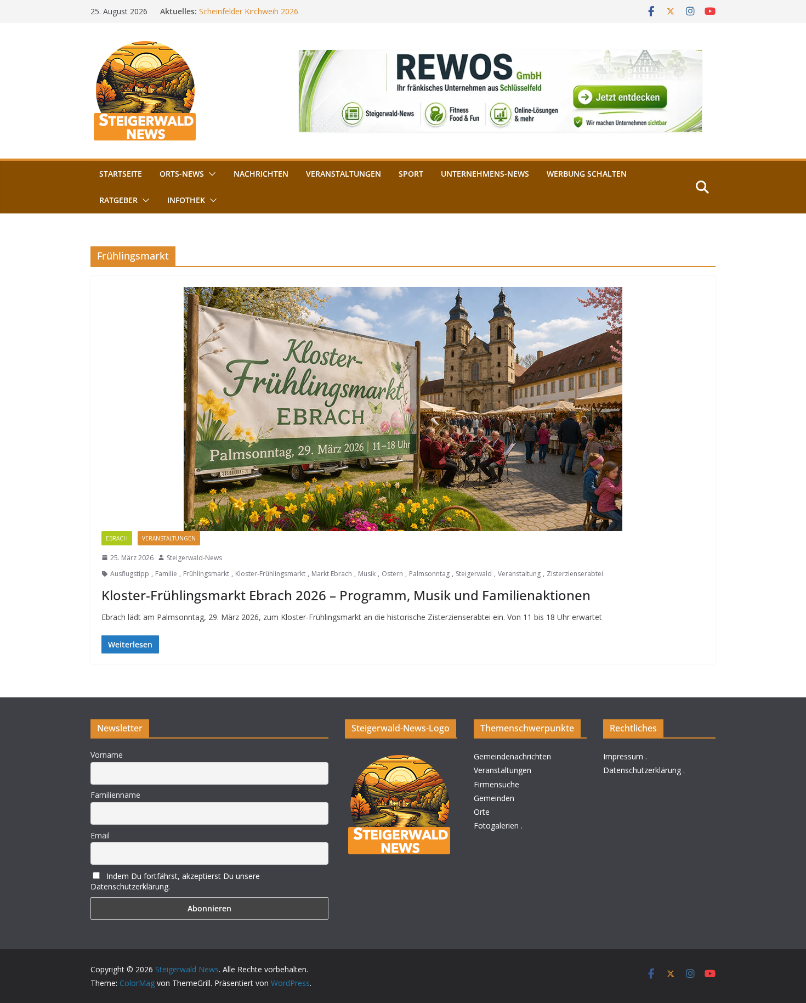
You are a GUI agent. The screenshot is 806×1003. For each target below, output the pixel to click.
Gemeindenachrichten (512, 756)
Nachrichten (261, 173)
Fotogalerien (496, 825)
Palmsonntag (429, 573)
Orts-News (182, 173)
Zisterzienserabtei (575, 573)
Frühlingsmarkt (206, 573)
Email (100, 835)
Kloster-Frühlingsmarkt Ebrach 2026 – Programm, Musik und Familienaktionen (346, 595)
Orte (482, 812)
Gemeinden (494, 798)
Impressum (623, 756)
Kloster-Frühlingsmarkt (270, 573)
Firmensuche (496, 784)
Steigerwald (474, 573)
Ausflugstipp (129, 573)
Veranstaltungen (343, 173)
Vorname (106, 755)
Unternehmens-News (485, 173)
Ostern (392, 573)
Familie (166, 573)
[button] (210, 174)
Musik (367, 573)
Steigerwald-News (194, 557)
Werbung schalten (587, 173)
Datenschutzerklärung (642, 770)
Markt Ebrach (331, 573)
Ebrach (117, 538)
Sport (411, 173)
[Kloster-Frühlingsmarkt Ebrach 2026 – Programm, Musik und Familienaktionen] (403, 409)
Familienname (115, 795)
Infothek (186, 200)
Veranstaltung (519, 573)
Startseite (120, 173)
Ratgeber (118, 200)
